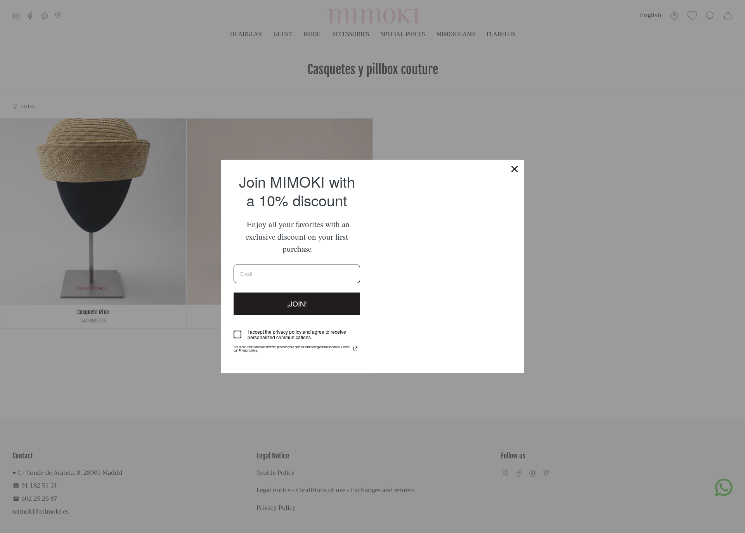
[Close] (514, 169)
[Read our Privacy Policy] (355, 348)
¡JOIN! (297, 303)
